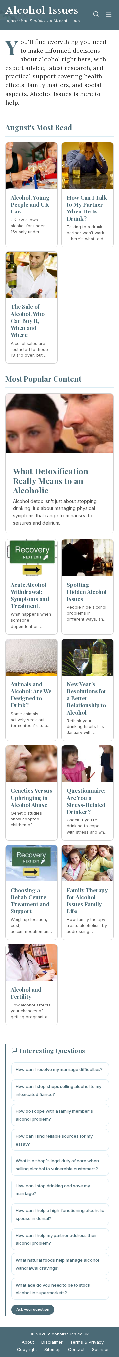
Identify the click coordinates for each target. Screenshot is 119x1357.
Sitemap (52, 1349)
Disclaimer (52, 1342)
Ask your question (32, 1309)
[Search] (95, 15)
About (28, 1342)
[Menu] (109, 15)
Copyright (27, 1349)
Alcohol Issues (41, 10)
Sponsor (100, 1349)
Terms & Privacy (87, 1342)
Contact (76, 1349)
